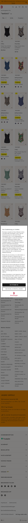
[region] (14, 261)
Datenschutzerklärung (10, 278)
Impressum (19, 278)
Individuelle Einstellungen (14, 289)
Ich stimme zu (14, 285)
